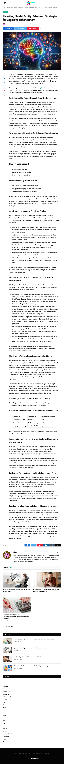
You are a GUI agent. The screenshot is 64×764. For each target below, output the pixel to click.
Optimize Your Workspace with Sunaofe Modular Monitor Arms (16, 590)
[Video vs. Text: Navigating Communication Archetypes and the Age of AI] (7, 668)
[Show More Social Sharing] (40, 28)
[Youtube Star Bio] (31, 3)
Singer (4, 731)
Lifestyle (5, 712)
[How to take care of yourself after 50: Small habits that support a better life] (7, 641)
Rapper (5, 728)
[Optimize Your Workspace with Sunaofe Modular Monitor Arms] (17, 580)
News (4, 718)
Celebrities (6, 694)
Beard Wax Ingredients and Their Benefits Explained (27, 657)
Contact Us (47, 754)
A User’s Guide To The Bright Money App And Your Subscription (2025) (46, 590)
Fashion (5, 699)
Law (4, 710)
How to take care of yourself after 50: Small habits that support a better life (34, 639)
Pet (4, 723)
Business (6, 12)
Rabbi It (9, 24)
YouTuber (5, 742)
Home (4, 7)
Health (4, 707)
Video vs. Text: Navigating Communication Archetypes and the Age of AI (32, 666)
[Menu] (5, 3)
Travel (4, 739)
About (15, 754)
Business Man (6, 691)
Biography (5, 686)
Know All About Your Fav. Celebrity (14, 7)
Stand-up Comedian (8, 734)
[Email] (4, 95)
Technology (6, 736)
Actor (4, 681)
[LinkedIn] (4, 86)
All (3, 683)
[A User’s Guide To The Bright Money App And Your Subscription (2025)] (47, 580)
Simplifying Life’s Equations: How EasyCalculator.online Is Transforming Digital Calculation (16, 616)
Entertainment (7, 697)
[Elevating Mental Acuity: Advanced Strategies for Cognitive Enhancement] (32, 51)
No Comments (25, 24)
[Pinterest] (4, 91)
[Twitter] (4, 82)
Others (4, 720)
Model (4, 715)
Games (4, 704)
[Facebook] (4, 78)
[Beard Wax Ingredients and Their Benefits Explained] (7, 659)
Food (4, 702)
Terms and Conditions (35, 754)
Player (4, 726)
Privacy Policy (23, 754)
